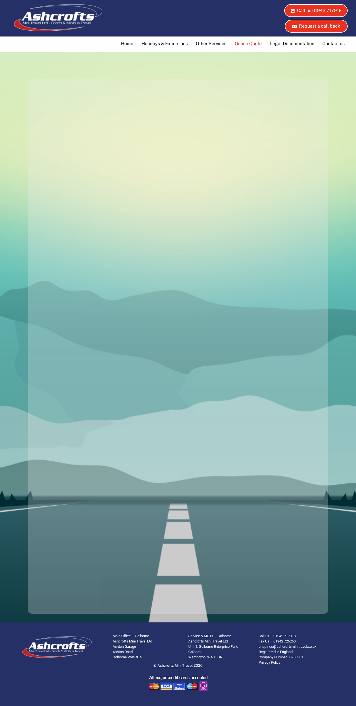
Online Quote (248, 43)
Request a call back (319, 26)
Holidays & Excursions (165, 43)
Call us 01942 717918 (319, 10)
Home (127, 43)
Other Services (211, 43)
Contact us (333, 43)
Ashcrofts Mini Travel (175, 665)
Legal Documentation (292, 43)
